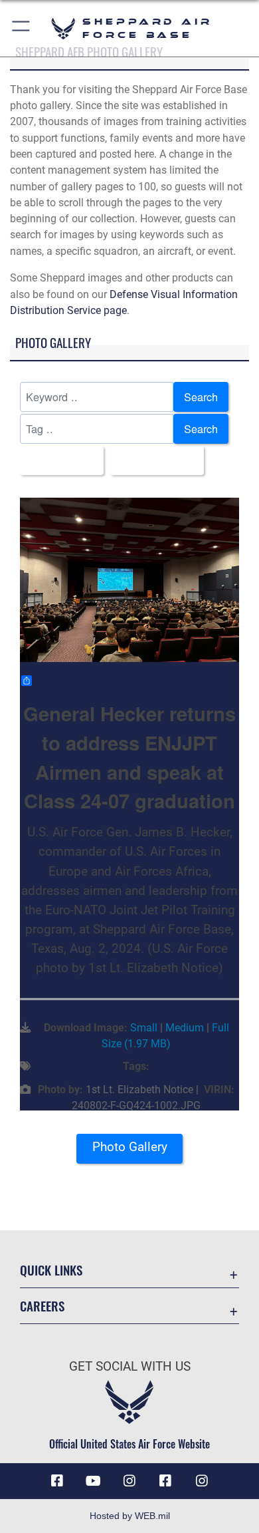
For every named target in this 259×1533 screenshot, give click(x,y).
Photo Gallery (129, 1146)
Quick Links (51, 1269)
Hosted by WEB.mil (130, 1515)
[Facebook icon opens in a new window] (57, 1481)
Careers (42, 1305)
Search (201, 397)
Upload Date (153, 460)
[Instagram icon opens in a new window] (129, 1481)
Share (48, 680)
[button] (21, 28)
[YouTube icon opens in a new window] (94, 1481)
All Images (58, 460)
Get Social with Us (130, 1366)
